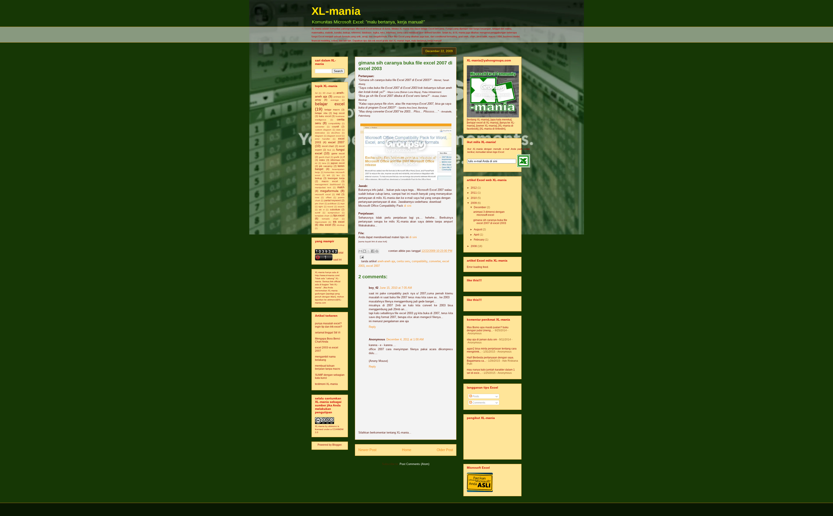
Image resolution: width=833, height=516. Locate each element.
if (343, 157)
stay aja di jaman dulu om (482, 339)
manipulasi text (323, 187)
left (328, 175)
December (480, 207)
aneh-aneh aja (386, 261)
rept (342, 203)
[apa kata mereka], (501, 119)
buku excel (325, 116)
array (318, 99)
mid (338, 194)
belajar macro (332, 109)
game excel (337, 153)
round (330, 206)
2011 (474, 192)
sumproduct (333, 212)
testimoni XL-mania (326, 384)
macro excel (330, 181)
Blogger (336, 444)
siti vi (321, 209)
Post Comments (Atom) (414, 464)
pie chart (319, 203)
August (478, 229)
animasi (337, 97)
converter (435, 261)
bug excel (338, 113)
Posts (475, 396)
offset (328, 197)
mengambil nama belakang (325, 358)
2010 (474, 197)
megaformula (329, 191)
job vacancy (325, 166)
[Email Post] (361, 257)
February (479, 239)
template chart (322, 215)
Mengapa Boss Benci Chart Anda (327, 340)
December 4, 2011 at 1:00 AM (405, 339)
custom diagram (323, 130)
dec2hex (335, 133)
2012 (474, 187)
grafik (336, 157)
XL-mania (336, 11)
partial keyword (332, 200)
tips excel (338, 215)
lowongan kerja (336, 178)
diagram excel (334, 136)
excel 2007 (373, 265)
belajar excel (329, 104)
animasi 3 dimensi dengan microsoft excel (489, 213)
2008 (474, 246)
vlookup (340, 225)
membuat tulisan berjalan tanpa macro (327, 367)
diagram (319, 136)
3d (316, 93)
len (338, 175)
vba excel (325, 224)
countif (335, 126)
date (338, 130)
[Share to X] (368, 251)
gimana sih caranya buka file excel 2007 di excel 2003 (490, 222)
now (317, 197)
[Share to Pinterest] (377, 251)
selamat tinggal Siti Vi (327, 332)
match (340, 187)
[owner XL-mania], (487, 125)
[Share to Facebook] (373, 251)
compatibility (419, 261)
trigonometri (321, 222)
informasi (335, 160)
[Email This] (360, 251)
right (320, 206)
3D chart (327, 93)
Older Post (445, 450)
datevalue (320, 133)
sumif (317, 212)
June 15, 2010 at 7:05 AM (396, 287)
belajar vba (321, 113)
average (335, 100)
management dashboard (328, 184)
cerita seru (403, 261)
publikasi (332, 203)
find (329, 150)
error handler (322, 139)
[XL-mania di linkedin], (493, 128)
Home (406, 450)
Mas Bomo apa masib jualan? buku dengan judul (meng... (487, 329)
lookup (318, 178)
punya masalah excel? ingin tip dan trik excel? (328, 325)
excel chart (328, 146)
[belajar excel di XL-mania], (483, 122)
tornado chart (330, 219)
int (316, 163)
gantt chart (324, 157)
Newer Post (367, 450)
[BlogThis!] (364, 251)
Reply (372, 326)
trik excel (338, 221)
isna (324, 163)
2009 (474, 202)
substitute (335, 209)
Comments (478, 402)
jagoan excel (337, 163)
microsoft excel (323, 194)
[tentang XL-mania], (478, 119)
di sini (407, 205)
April (477, 234)
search (341, 206)
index (322, 160)
